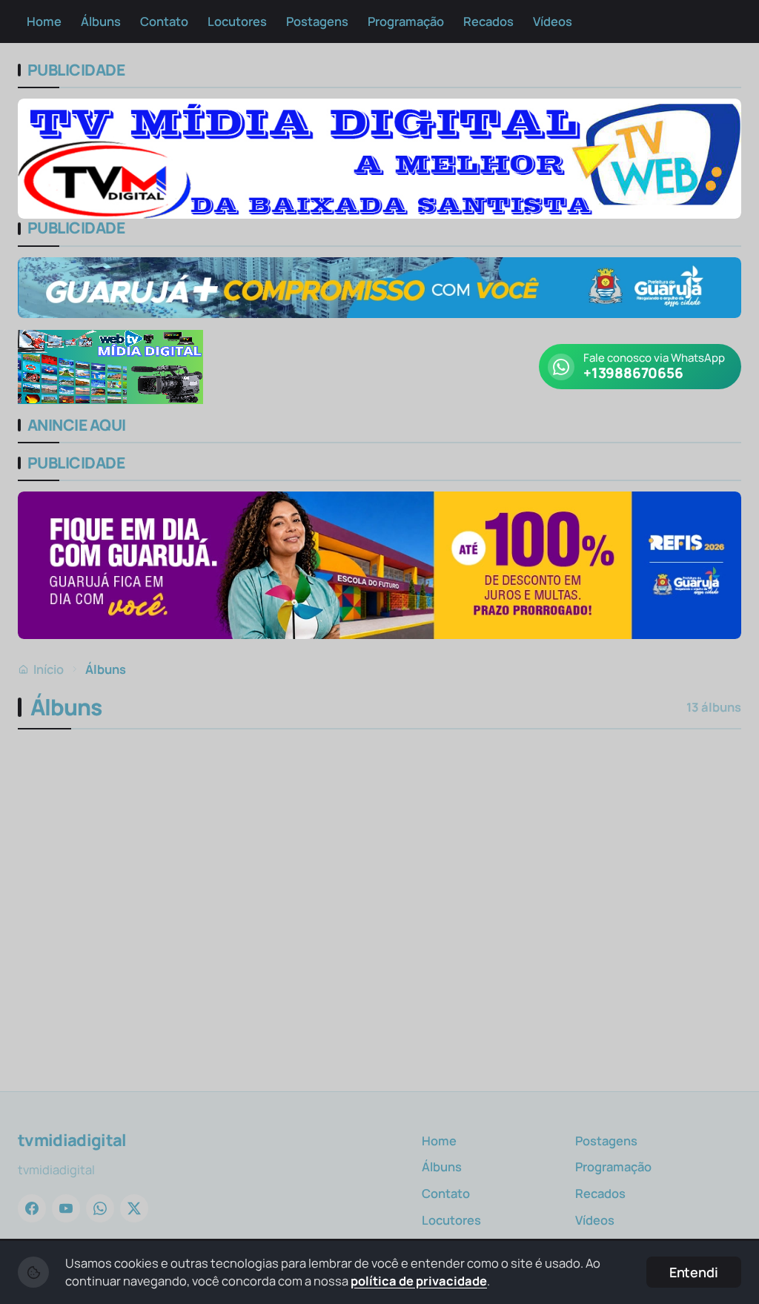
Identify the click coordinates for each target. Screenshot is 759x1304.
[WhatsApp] (100, 1208)
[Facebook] (32, 1208)
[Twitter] (134, 1208)
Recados (488, 21)
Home (44, 21)
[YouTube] (66, 1208)
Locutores (237, 21)
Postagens (317, 21)
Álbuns (101, 21)
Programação (406, 21)
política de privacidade (419, 1280)
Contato (164, 21)
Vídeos (552, 21)
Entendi (693, 1272)
